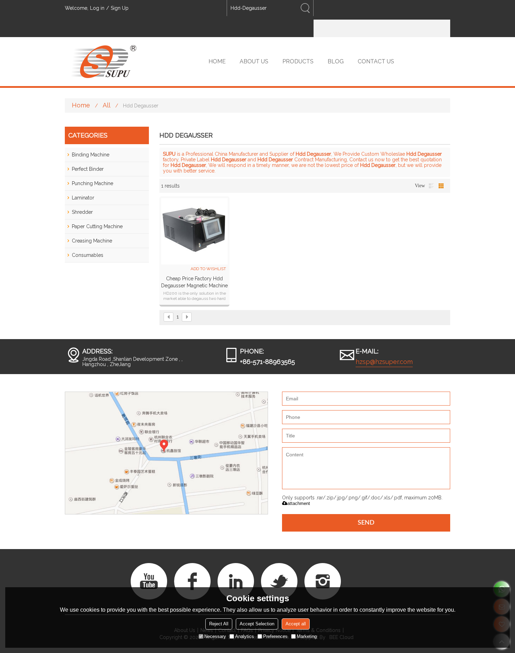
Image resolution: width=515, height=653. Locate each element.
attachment (298, 503)
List (431, 185)
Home (81, 105)
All (106, 105)
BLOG (336, 61)
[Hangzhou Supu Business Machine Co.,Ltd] (103, 61)
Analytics (244, 636)
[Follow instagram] (322, 581)
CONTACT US (376, 61)
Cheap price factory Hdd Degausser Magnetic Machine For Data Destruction (194, 282)
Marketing (307, 636)
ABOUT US (254, 61)
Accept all (296, 623)
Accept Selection (257, 623)
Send (366, 523)
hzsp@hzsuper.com (384, 361)
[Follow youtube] (149, 581)
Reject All (218, 623)
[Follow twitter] (279, 581)
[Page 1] (168, 317)
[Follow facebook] (192, 581)
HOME (217, 61)
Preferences (275, 636)
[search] (305, 8)
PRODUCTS (298, 61)
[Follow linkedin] (236, 581)
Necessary (215, 636)
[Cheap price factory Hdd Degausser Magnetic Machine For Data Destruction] (194, 231)
